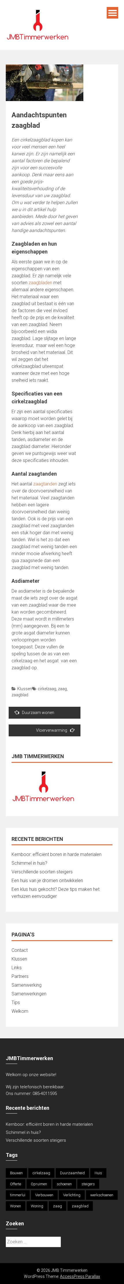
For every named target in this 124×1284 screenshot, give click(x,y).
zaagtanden (45, 484)
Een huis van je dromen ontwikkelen (47, 880)
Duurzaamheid (72, 1173)
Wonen (15, 1206)
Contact (20, 950)
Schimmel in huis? (29, 863)
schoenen (64, 1184)
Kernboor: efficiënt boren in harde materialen (57, 854)
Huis (98, 1173)
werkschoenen (101, 1195)
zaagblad (20, 695)
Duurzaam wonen (38, 712)
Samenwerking (27, 985)
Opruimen (39, 1184)
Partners (20, 976)
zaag (62, 688)
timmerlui (17, 1195)
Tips (16, 1002)
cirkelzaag (47, 688)
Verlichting (71, 1195)
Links (17, 967)
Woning (37, 1206)
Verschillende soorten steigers (43, 872)
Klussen (24, 688)
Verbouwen (44, 1195)
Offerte (15, 1184)
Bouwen (16, 1173)
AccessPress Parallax (80, 1276)
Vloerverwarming (51, 730)
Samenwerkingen (29, 994)
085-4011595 (45, 1093)
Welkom (20, 1011)
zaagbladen (40, 282)
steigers (88, 1184)
